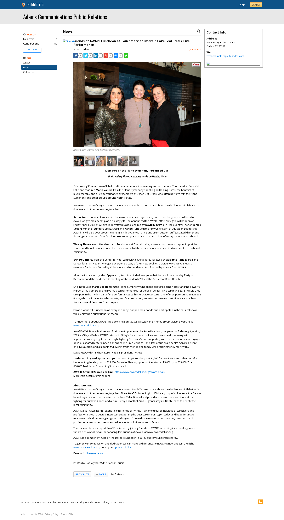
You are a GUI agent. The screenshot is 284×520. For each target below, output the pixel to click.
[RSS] (260, 501)
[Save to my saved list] (126, 57)
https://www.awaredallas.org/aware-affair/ (140, 372)
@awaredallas (123, 447)
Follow (32, 50)
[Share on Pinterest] (196, 65)
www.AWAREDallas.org (86, 447)
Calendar (28, 72)
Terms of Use (67, 514)
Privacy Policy (51, 514)
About (26, 62)
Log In (242, 5)
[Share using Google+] (106, 57)
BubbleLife (35, 4)
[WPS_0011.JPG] (112, 161)
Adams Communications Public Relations (65, 16)
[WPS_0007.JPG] (90, 161)
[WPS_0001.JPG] (79, 161)
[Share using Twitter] (85, 57)
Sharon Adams (82, 49)
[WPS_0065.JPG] (123, 161)
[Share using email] (116, 57)
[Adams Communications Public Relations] (208, 64)
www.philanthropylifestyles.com (225, 56)
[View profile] (70, 41)
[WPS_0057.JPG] (134, 161)
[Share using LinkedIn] (96, 57)
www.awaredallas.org (86, 325)
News (26, 67)
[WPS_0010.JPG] (101, 161)
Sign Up (256, 5)
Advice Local (27, 514)
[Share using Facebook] (75, 57)
